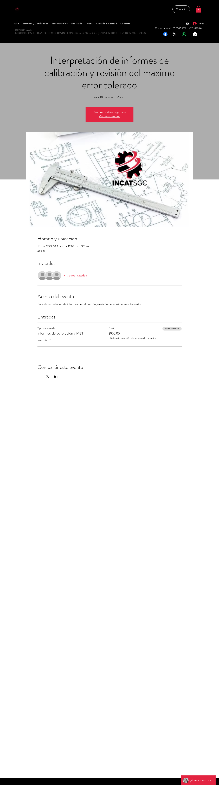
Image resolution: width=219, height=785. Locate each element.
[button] (198, 9)
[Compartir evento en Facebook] (39, 376)
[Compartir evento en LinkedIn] (55, 376)
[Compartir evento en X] (47, 376)
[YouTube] (187, 23)
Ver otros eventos (109, 116)
